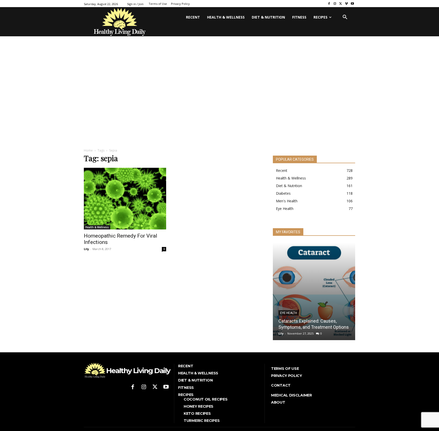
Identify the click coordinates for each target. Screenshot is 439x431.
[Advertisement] (219, 104)
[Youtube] (352, 4)
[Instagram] (335, 4)
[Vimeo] (346, 4)
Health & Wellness (97, 227)
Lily (86, 249)
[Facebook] (329, 4)
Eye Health (288, 313)
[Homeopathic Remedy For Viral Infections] (125, 198)
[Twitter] (341, 4)
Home (88, 150)
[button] (345, 17)
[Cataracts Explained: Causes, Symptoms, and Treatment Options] (314, 291)
